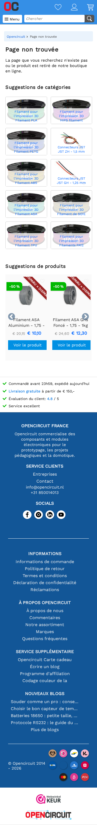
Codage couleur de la (44, 680)
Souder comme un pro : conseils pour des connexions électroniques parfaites (45, 701)
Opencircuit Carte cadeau (45, 659)
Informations (44, 553)
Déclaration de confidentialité (44, 582)
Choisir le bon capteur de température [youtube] (45, 708)
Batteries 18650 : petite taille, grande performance (45, 715)
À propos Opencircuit (45, 602)
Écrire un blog (45, 666)
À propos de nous (44, 610)
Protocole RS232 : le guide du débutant (45, 722)
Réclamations (44, 589)
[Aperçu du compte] (69, 8)
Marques (45, 631)
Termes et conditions (45, 575)
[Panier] (86, 8)
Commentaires (44, 617)
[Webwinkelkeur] (48, 799)
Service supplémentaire (45, 651)
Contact (44, 481)
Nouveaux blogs (44, 693)
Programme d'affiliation (45, 673)
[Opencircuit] (48, 815)
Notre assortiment (44, 624)
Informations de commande (45, 561)
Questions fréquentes (44, 638)
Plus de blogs (45, 729)
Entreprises (45, 474)
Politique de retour (45, 568)
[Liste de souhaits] (53, 8)
